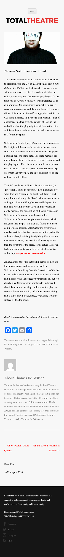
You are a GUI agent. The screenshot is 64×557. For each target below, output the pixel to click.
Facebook (12, 523)
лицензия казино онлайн (30, 253)
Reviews (32, 340)
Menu (32, 11)
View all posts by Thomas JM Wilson (23, 419)
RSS (10, 540)
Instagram (12, 535)
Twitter (11, 529)
